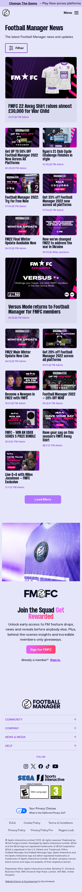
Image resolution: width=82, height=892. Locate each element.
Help (8, 745)
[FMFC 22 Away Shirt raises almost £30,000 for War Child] (41, 89)
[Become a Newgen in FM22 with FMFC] (22, 388)
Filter (20, 48)
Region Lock (66, 830)
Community (13, 719)
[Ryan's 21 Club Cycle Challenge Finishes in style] (60, 149)
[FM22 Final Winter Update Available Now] (22, 235)
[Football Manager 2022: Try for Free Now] (22, 193)
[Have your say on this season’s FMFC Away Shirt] (60, 428)
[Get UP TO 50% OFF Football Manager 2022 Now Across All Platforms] (22, 149)
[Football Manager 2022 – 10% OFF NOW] (60, 388)
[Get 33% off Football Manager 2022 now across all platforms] (60, 193)
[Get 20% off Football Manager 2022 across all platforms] (60, 348)
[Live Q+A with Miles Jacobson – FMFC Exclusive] (22, 470)
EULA (12, 823)
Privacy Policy (16, 830)
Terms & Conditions (60, 823)
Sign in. (55, 660)
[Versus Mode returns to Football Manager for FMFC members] (41, 290)
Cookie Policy (32, 823)
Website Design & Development (21, 881)
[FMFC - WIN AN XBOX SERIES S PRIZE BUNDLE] (22, 428)
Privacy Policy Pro (42, 830)
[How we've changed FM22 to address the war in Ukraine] (60, 235)
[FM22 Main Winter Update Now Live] (22, 348)
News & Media (15, 737)
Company (12, 728)
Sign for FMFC (41, 650)
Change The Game (41, 3)
